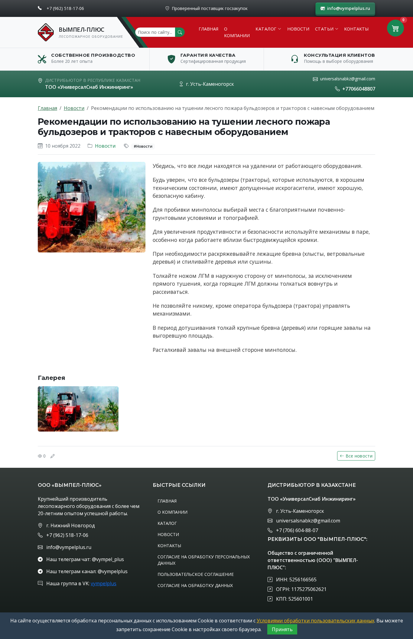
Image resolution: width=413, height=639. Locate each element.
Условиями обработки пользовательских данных (315, 620)
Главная (208, 29)
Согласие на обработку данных (195, 585)
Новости (298, 29)
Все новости (359, 456)
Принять (282, 629)
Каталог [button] (266, 29)
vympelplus (103, 583)
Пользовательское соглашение (196, 574)
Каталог (167, 523)
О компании (237, 32)
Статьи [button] (324, 29)
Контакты (356, 29)
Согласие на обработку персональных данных (204, 560)
